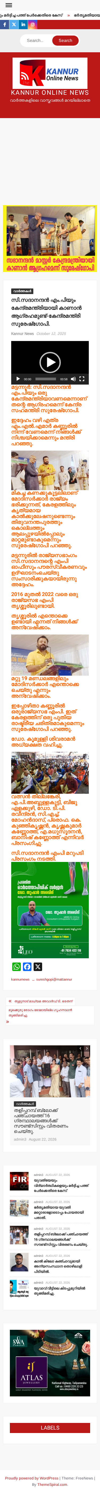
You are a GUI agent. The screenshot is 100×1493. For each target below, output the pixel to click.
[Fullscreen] (82, 379)
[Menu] (8, 5)
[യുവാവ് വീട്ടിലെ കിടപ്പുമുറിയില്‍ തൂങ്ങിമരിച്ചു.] (19, 1289)
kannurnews (20, 979)
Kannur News (22, 333)
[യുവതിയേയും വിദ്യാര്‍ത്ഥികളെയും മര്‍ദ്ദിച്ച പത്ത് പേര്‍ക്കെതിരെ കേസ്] (19, 1181)
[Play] (18, 379)
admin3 (20, 1129)
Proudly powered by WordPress (31, 1478)
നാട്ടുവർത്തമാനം (29, 1104)
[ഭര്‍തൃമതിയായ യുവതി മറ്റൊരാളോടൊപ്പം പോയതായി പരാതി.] (19, 1208)
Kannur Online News (50, 92)
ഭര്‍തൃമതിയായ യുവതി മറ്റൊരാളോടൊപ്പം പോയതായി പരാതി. (59, 1212)
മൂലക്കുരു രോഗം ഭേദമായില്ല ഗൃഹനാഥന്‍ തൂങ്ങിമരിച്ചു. (40, 1012)
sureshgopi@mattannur (54, 979)
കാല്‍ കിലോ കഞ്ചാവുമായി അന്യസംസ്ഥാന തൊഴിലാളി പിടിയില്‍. (47, 1116)
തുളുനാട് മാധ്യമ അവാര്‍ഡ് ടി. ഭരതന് (43, 1001)
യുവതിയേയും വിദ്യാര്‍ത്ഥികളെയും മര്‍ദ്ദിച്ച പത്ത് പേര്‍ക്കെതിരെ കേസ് (61, 1185)
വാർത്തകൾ (22, 291)
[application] (50, 363)
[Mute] (73, 379)
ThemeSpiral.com (52, 1484)
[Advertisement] (50, 155)
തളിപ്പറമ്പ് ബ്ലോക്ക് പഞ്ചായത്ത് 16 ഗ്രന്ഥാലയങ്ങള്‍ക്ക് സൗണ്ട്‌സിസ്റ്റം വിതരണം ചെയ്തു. (61, 1239)
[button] (50, 362)
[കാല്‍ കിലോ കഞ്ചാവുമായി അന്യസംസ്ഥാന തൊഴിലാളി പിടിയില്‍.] (50, 1071)
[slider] (45, 379)
